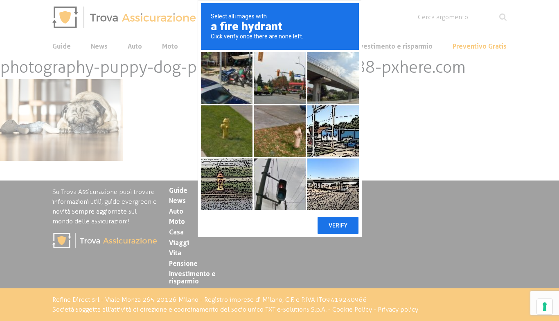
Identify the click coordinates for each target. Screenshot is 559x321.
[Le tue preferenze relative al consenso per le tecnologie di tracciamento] (544, 306)
